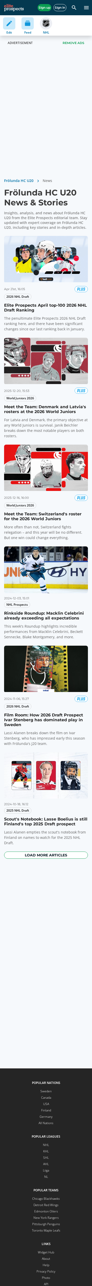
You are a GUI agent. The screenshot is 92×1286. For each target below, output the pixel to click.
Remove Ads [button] (73, 43)
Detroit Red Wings (46, 1205)
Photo (46, 1278)
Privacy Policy (46, 1271)
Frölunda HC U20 (18, 180)
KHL (46, 1151)
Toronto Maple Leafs (46, 1230)
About (46, 1258)
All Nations (46, 1123)
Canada (46, 1097)
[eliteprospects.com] (14, 7)
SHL (46, 1157)
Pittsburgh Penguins (46, 1224)
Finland (46, 1110)
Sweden (46, 1091)
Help (46, 1265)
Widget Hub (46, 1252)
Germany (46, 1116)
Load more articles (46, 855)
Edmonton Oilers (46, 1211)
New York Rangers (46, 1218)
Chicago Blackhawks (46, 1198)
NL (46, 1177)
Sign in (60, 7)
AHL (46, 1164)
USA (46, 1104)
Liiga (46, 1170)
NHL (46, 1145)
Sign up (44, 7)
